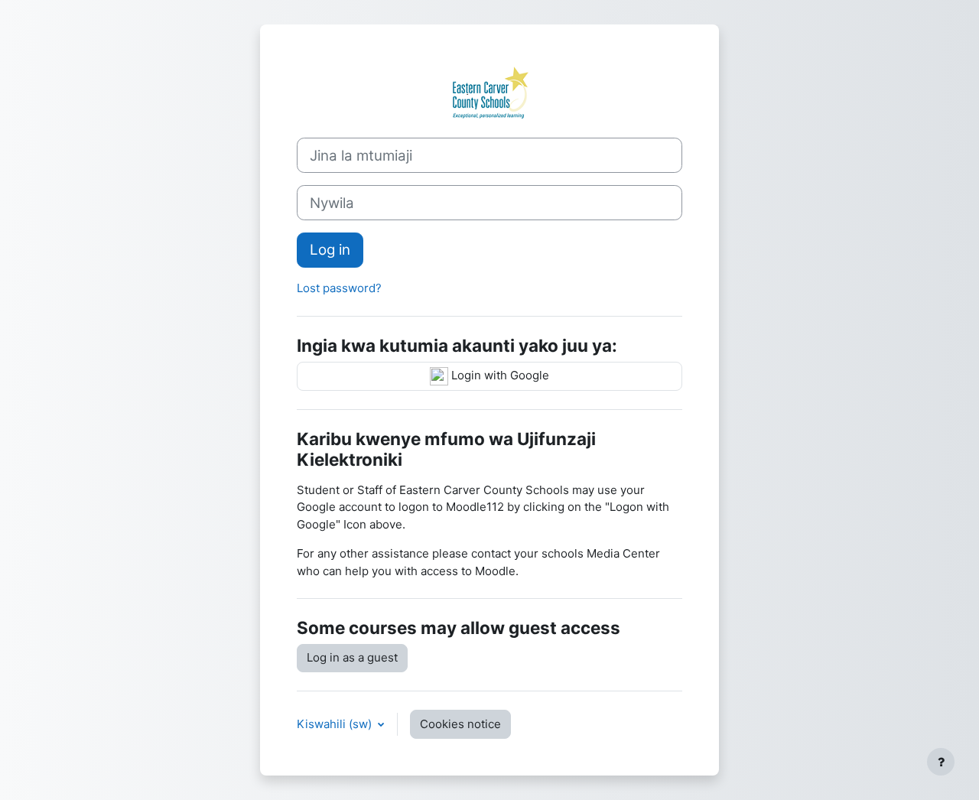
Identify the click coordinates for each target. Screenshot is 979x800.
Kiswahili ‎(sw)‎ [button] (336, 724)
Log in (330, 250)
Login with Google (498, 375)
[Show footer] (941, 762)
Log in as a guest (352, 657)
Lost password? (339, 288)
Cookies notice (460, 724)
